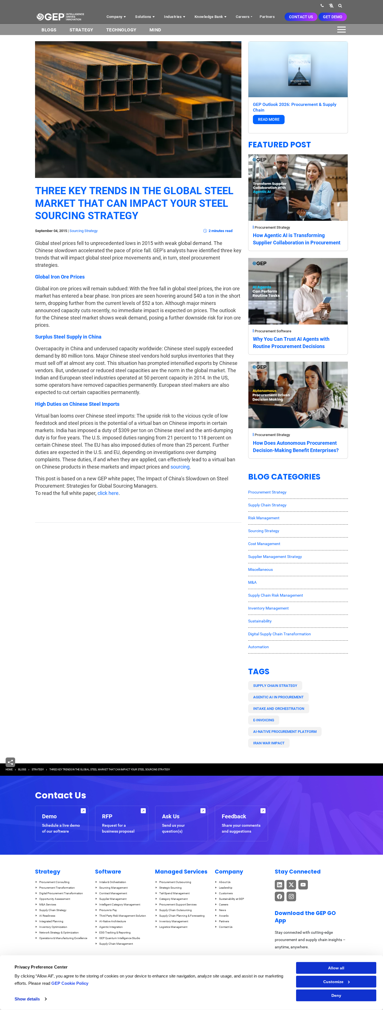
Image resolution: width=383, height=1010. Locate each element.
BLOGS (49, 30)
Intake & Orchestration (112, 882)
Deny (336, 995)
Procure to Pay (108, 910)
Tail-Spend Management (174, 893)
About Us (224, 882)
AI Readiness (47, 915)
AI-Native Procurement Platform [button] (285, 731)
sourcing (180, 467)
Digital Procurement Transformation (61, 893)
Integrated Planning (51, 921)
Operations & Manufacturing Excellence (63, 938)
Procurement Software (273, 331)
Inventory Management (268, 608)
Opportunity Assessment (54, 898)
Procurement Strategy (272, 227)
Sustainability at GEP (231, 898)
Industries (173, 17)
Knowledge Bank (209, 17)
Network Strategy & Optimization (59, 932)
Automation (258, 647)
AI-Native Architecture (112, 921)
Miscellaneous (260, 569)
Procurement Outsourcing (175, 882)
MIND (155, 30)
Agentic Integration (111, 926)
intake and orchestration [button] (278, 708)
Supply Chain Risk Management (275, 595)
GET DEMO (332, 17)
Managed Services (181, 871)
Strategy (81, 30)
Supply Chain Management (116, 943)
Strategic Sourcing (170, 887)
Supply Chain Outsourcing (175, 910)
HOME (9, 769)
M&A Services (47, 904)
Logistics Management (173, 926)
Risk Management (264, 518)
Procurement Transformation (57, 887)
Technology (121, 30)
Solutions (143, 17)
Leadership (225, 887)
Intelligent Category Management (119, 904)
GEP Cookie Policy (69, 983)
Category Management (173, 898)
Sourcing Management (113, 887)
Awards (224, 915)
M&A (252, 582)
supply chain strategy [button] (275, 686)
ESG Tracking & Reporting (115, 932)
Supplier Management (112, 898)
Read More (269, 119)
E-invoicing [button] (263, 720)
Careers (243, 17)
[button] (331, 5)
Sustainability (260, 621)
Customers (226, 893)
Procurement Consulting (54, 882)
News (222, 910)
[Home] (60, 16)
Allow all (336, 968)
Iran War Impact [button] (269, 743)
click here (108, 493)
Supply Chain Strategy (267, 505)
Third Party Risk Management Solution (122, 915)
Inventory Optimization (53, 926)
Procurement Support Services (178, 904)
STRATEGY (38, 769)
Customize (333, 981)
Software (108, 871)
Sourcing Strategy (84, 231)
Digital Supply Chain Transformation (279, 634)
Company (115, 17)
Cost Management (264, 543)
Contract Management (113, 893)
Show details (27, 999)
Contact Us (301, 17)
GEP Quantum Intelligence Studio (119, 938)
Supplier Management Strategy (275, 556)
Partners (267, 17)
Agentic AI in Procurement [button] (278, 697)
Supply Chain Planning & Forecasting (182, 915)
